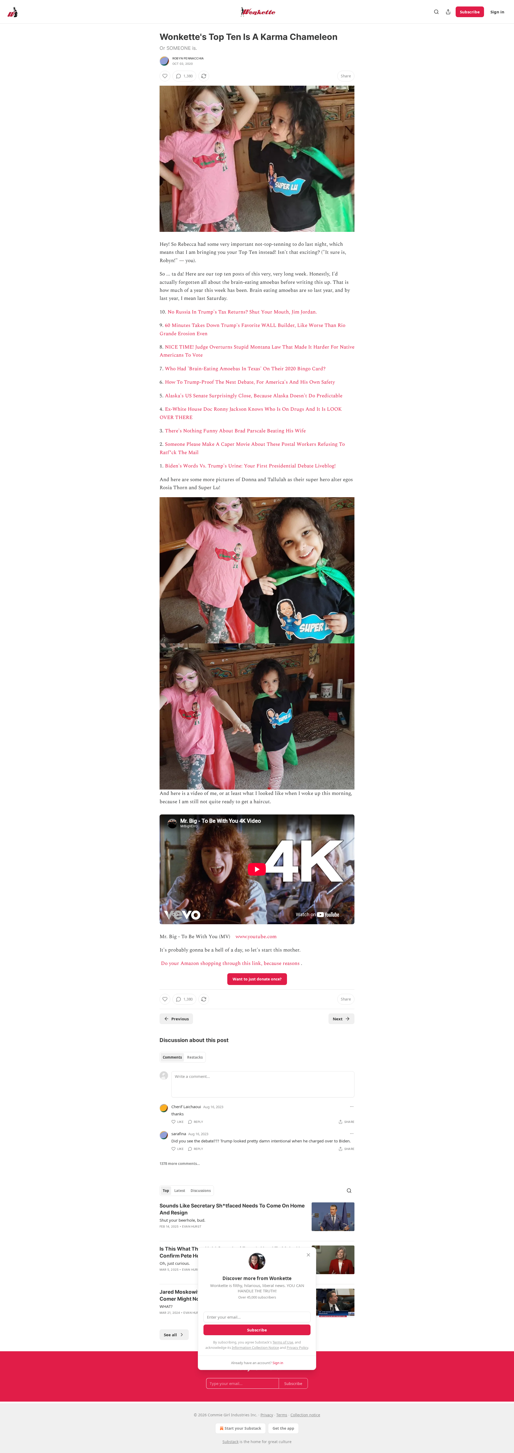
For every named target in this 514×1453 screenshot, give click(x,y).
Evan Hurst (191, 1226)
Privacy (266, 1414)
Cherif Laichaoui (186, 1106)
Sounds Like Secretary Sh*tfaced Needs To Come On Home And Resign (232, 1209)
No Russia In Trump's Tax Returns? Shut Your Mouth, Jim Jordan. (242, 312)
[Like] (165, 76)
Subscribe (470, 11)
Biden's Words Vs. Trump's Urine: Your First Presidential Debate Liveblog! (250, 466)
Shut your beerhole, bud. (182, 1220)
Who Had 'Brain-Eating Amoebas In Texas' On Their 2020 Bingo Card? (245, 369)
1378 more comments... (180, 1163)
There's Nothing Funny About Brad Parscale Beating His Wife (235, 431)
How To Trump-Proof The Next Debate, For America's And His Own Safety (250, 382)
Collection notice (305, 1414)
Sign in (497, 11)
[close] (308, 1255)
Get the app (283, 1428)
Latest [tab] (179, 1190)
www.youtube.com (256, 937)
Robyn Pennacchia (188, 58)
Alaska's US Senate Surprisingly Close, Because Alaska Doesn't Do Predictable (253, 396)
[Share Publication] (448, 11)
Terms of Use (283, 1342)
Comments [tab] (172, 1057)
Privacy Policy (297, 1347)
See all (170, 1334)
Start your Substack (243, 1428)
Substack (230, 1441)
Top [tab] (166, 1190)
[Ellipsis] (351, 1106)
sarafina (178, 1133)
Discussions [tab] (201, 1190)
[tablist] (183, 1057)
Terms (281, 1414)
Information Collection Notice (255, 1347)
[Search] (436, 11)
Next (338, 1018)
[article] (257, 1219)
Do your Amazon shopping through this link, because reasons (230, 963)
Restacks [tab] (195, 1057)
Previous (180, 1018)
